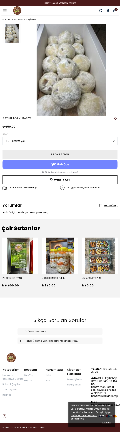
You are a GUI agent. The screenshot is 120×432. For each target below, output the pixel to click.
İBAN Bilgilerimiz (75, 379)
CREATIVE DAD (38, 427)
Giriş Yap (28, 375)
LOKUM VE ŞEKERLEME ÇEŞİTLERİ (19, 19)
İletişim (49, 375)
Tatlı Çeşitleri (9, 389)
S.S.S (48, 380)
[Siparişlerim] (108, 11)
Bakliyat (6, 394)
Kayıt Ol (28, 380)
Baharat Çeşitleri (11, 384)
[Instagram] (4, 416)
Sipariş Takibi (74, 384)
